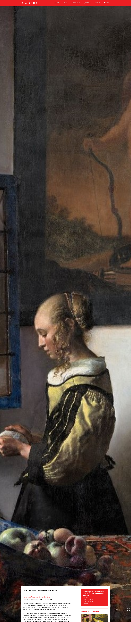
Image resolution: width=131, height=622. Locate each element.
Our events (76, 3)
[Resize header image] (128, 619)
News (65, 3)
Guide (106, 3)
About (56, 3)
